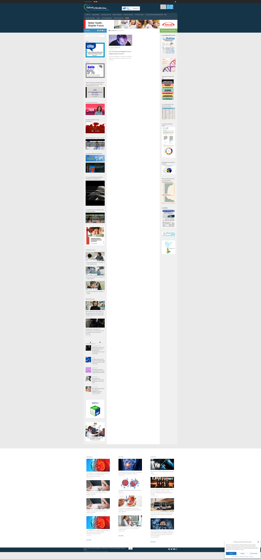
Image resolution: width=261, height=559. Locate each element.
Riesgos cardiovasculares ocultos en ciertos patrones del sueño (96, 493)
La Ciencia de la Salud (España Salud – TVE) (155, 14)
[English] (96, 2)
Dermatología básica (107, 18)
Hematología (94, 368)
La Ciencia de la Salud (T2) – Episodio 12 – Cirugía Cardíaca (95, 278)
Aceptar (231, 553)
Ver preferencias (253, 553)
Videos (98, 18)
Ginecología (94, 376)
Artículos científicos (118, 18)
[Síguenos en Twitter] (100, 30)
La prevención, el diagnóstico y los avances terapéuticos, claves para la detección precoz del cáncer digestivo (129, 509)
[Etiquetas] (100, 342)
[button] (258, 542)
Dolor (93, 357)
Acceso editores (88, 2)
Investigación (95, 387)
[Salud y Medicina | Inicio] (113, 8)
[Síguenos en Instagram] (104, 30)
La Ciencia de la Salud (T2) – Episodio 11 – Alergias (95, 292)
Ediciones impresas (128, 14)
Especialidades (95, 14)
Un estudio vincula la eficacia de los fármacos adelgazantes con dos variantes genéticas (98, 391)
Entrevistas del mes (106, 14)
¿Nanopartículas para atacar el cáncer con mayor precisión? (129, 491)
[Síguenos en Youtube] (102, 30)
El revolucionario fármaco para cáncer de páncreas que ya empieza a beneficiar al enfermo (130, 473)
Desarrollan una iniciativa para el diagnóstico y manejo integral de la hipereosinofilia (98, 371)
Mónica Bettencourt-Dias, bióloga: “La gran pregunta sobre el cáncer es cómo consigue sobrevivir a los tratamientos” (95, 313)
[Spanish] (94, 2)
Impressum (251, 556)
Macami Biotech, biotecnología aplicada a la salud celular (162, 472)
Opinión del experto (117, 14)
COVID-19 (88, 14)
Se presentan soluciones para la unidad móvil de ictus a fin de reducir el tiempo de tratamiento (162, 513)
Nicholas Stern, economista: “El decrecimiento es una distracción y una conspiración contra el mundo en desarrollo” (95, 331)
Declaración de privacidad (243, 556)
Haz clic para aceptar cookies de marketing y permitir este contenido (95, 144)
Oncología (111, 47)
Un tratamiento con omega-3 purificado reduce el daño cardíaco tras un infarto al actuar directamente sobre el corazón (98, 474)
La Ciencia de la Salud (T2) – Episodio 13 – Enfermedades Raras (95, 263)
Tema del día (117, 47)
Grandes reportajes (90, 18)
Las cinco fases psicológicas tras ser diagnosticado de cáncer (120, 52)
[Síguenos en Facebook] (98, 30)
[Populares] (90, 342)
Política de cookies (235, 556)
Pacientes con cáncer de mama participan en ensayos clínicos (128, 528)
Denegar (242, 553)
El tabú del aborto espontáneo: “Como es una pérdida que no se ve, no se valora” (98, 380)
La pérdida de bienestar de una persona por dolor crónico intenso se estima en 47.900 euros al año (98, 361)
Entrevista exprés (139, 14)
